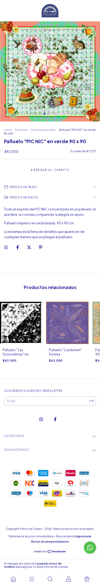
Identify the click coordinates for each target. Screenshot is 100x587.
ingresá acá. (83, 536)
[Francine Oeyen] (13, 579)
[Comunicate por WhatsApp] (90, 548)
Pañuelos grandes (43, 129)
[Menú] (31, 579)
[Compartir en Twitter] (29, 247)
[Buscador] (50, 579)
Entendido (85, 565)
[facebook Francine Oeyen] (55, 419)
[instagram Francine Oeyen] (41, 419)
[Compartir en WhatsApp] (6, 247)
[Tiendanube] (50, 552)
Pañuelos (21, 129)
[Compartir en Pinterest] (40, 247)
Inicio (7, 129)
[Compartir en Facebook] (17, 247)
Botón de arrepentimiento (50, 541)
